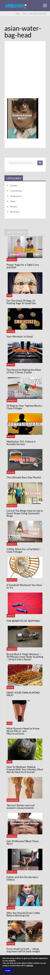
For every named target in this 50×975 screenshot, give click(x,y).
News (12, 201)
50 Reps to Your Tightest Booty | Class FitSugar (25, 407)
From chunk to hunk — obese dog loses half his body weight (23, 950)
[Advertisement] (25, 73)
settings (29, 965)
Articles (13, 185)
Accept (7, 970)
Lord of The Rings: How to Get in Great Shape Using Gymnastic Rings (25, 513)
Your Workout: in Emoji (20, 336)
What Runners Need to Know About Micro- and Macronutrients (23, 731)
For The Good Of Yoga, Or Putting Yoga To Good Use (21, 302)
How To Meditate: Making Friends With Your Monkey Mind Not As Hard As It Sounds (25, 769)
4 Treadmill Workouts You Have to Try (24, 586)
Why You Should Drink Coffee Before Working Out (23, 914)
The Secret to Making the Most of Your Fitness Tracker (24, 371)
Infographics (16, 196)
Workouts (14, 211)
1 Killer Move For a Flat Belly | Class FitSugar (23, 550)
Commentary (16, 190)
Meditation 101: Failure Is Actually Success (21, 443)
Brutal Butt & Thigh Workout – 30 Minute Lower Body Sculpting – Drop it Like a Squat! (25, 657)
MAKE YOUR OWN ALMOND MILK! (23, 694)
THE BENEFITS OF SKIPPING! (23, 620)
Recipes (13, 206)
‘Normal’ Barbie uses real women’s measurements (21, 806)
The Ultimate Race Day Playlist (24, 477)
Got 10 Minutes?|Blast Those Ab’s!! (23, 842)
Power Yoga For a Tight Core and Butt (23, 266)
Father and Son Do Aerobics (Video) (22, 878)
